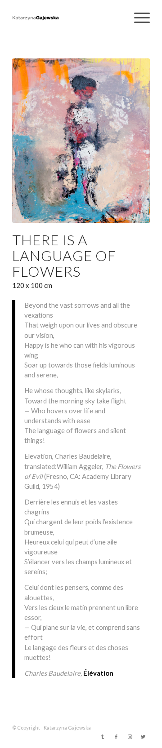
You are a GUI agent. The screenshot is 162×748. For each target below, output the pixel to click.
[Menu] (137, 18)
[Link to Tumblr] (102, 737)
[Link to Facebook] (116, 737)
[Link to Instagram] (129, 737)
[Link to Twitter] (143, 737)
